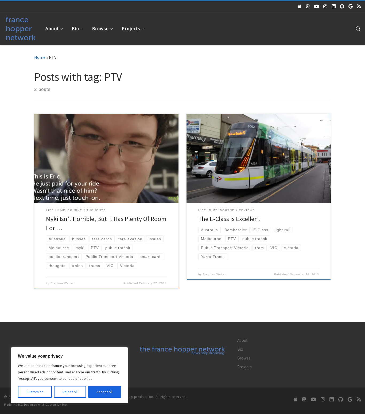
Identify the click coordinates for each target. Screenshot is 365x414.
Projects (244, 366)
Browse (244, 358)
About (242, 340)
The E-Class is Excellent (229, 219)
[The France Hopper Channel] (316, 6)
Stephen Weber (62, 283)
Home (39, 57)
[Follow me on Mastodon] (308, 6)
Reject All (70, 391)
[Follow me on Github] (342, 6)
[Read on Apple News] (299, 6)
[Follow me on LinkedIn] (334, 6)
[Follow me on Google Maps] (350, 6)
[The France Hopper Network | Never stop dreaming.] (20, 27)
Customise (35, 391)
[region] (69, 375)
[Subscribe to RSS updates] (359, 6)
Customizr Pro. (57, 405)
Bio (240, 349)
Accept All (104, 391)
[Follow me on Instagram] (325, 6)
